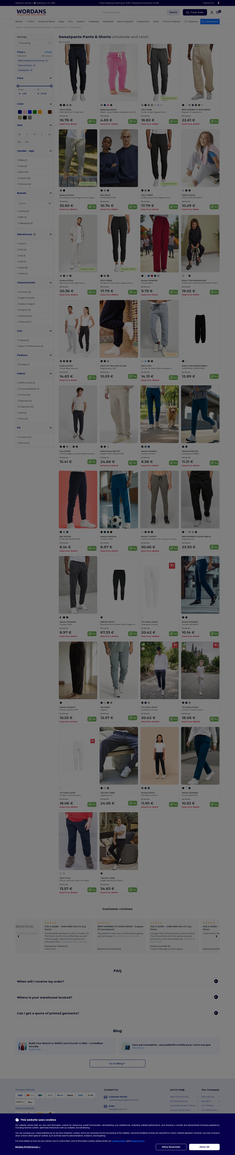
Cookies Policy (119, 1141)
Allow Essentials (171, 1147)
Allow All (204, 1147)
